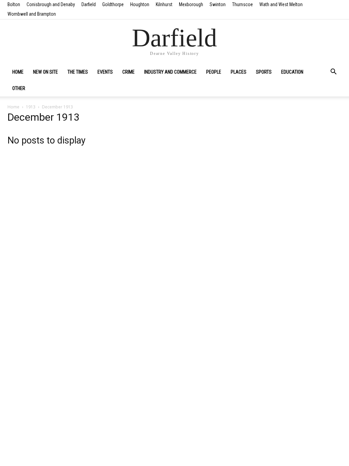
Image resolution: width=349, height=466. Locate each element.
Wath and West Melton (281, 4)
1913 (30, 107)
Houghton (139, 4)
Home (18, 72)
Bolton (13, 4)
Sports (264, 72)
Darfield (88, 4)
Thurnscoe (242, 4)
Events (105, 72)
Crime (128, 72)
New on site (45, 72)
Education (292, 72)
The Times (77, 72)
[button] (333, 72)
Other (18, 88)
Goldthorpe (113, 4)
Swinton (218, 4)
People (213, 72)
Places (238, 72)
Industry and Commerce (170, 72)
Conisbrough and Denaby (51, 4)
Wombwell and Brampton (31, 14)
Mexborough (191, 4)
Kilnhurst (164, 4)
